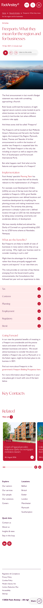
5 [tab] (14, 467)
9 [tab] (23, 467)
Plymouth (25, 507)
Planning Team (26, 176)
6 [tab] (16, 467)
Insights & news (8, 531)
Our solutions (7, 499)
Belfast (24, 486)
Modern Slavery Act (9, 584)
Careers (5, 503)
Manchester (26, 503)
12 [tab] (31, 467)
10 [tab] (26, 467)
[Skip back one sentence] (11, 53)
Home (4, 13)
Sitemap (5, 594)
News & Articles (14, 13)
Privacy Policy (7, 577)
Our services (7, 490)
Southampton (27, 512)
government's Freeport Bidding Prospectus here (21, 369)
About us (6, 527)
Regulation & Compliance (11, 574)
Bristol (24, 490)
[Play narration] (5, 52)
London (25, 499)
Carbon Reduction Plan (10, 587)
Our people (6, 494)
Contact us (6, 522)
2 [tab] (6, 467)
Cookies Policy (7, 580)
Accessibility (6, 590)
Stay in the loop (8, 535)
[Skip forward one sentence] (16, 53)
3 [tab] (9, 467)
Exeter (24, 494)
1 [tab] (4, 467)
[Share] (39, 601)
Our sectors (7, 486)
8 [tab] (21, 467)
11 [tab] (28, 467)
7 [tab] (18, 467)
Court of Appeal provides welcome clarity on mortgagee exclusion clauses (19, 449)
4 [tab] (11, 467)
